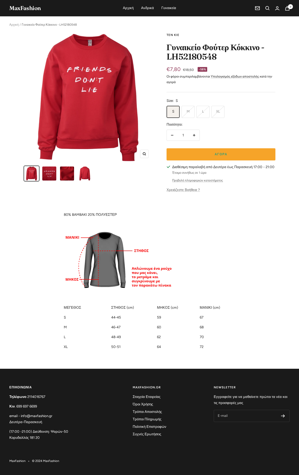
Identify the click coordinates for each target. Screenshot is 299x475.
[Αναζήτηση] (267, 8)
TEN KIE (173, 35)
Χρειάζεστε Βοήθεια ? (183, 190)
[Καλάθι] (287, 8)
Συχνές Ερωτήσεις (147, 434)
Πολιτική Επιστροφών (149, 427)
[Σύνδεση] (277, 8)
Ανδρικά (147, 8)
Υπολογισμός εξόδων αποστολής (235, 76)
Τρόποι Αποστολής (147, 412)
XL (218, 111)
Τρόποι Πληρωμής (147, 419)
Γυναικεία (168, 8)
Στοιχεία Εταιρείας (146, 397)
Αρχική (128, 8)
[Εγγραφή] (283, 416)
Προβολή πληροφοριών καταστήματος (197, 180)
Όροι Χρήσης (143, 404)
